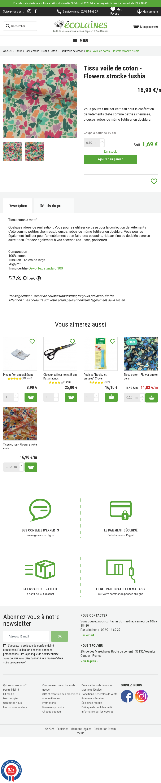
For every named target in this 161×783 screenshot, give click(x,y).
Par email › (87, 635)
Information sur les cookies (97, 711)
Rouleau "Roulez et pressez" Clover (95, 376)
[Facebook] (36, 11)
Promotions (49, 702)
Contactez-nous (12, 702)
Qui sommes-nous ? (14, 685)
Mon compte (10, 698)
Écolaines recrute (92, 702)
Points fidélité (11, 689)
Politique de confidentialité (97, 707)
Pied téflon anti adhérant (18, 375)
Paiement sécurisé (93, 698)
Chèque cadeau (51, 711)
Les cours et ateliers (15, 707)
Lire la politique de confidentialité (39, 654)
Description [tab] (17, 205)
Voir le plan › (88, 661)
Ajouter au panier (110, 159)
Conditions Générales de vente (99, 694)
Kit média (8, 694)
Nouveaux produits (53, 707)
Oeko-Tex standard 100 (46, 268)
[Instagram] (29, 12)
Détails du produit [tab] (54, 205)
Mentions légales (92, 689)
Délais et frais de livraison (97, 685)
